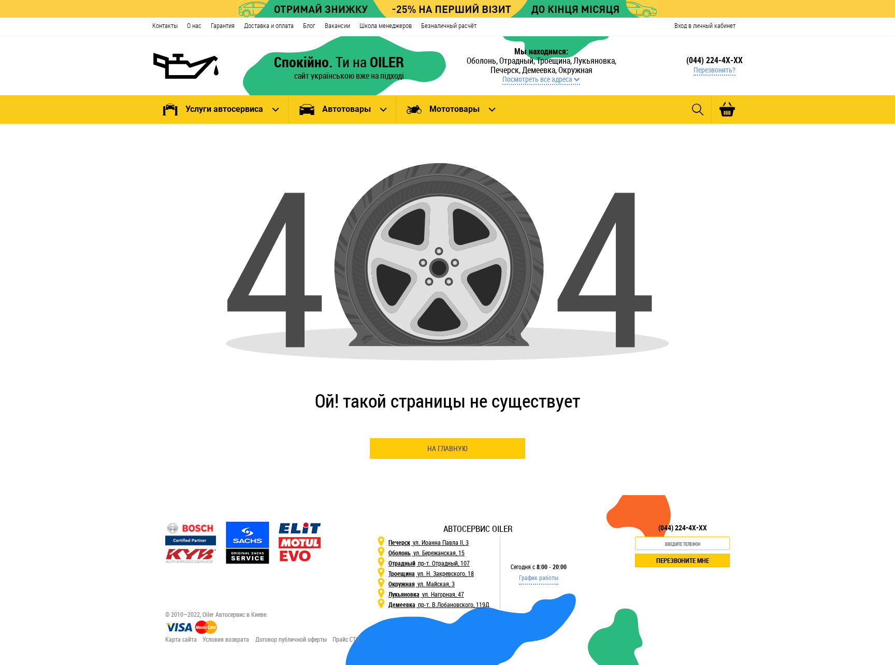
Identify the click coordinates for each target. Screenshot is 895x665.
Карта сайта (181, 639)
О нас (194, 25)
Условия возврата (226, 639)
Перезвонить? (714, 70)
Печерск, (506, 70)
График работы (538, 577)
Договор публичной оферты (291, 639)
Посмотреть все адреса (537, 79)
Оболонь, (483, 60)
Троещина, (555, 60)
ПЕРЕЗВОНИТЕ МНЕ (682, 560)
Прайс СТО (346, 639)
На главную (447, 448)
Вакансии (337, 25)
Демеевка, (540, 70)
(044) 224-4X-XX (714, 60)
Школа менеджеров (385, 25)
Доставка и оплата (269, 25)
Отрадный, (518, 60)
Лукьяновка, (594, 60)
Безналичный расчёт (449, 25)
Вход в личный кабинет (704, 25)
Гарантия (223, 25)
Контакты (165, 25)
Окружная (575, 70)
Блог (309, 25)
